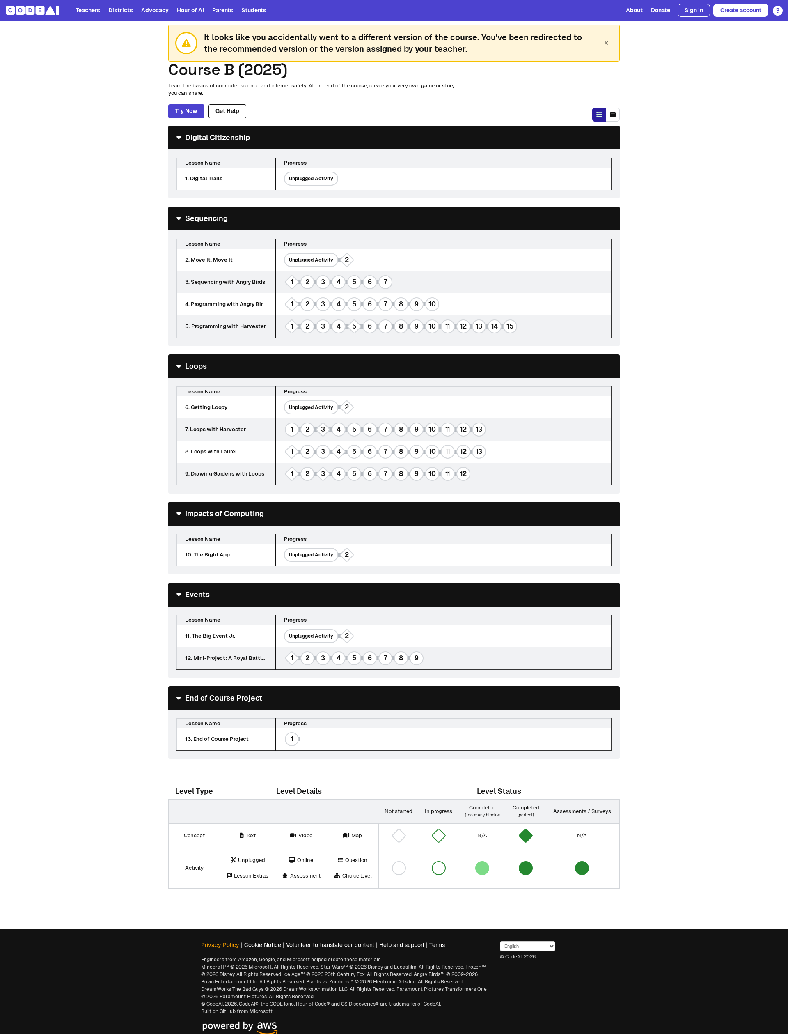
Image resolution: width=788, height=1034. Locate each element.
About (634, 10)
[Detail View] (613, 115)
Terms (437, 945)
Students (253, 10)
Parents (222, 10)
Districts (120, 10)
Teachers (88, 10)
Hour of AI (190, 10)
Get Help (227, 111)
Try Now (186, 111)
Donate (660, 10)
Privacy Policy (220, 945)
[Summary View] (599, 115)
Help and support (401, 945)
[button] (775, 8)
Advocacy (155, 10)
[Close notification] (606, 43)
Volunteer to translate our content (330, 945)
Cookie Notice (262, 945)
